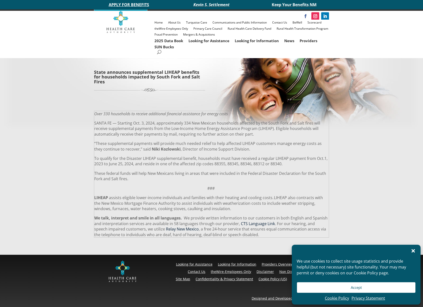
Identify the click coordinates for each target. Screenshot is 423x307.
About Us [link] (174, 22)
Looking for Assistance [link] (208, 40)
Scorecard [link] (314, 22)
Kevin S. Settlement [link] (211, 4)
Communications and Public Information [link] (239, 22)
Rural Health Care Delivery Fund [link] (249, 28)
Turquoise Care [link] (196, 22)
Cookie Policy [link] (337, 298)
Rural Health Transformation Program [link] (302, 28)
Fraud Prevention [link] (166, 34)
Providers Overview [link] (277, 264)
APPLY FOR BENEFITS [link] (129, 4)
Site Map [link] (183, 279)
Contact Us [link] (279, 22)
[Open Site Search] (159, 52)
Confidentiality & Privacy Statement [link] (224, 279)
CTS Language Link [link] (257, 223)
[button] (413, 250)
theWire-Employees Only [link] (171, 28)
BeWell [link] (297, 22)
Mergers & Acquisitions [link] (199, 34)
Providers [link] (308, 40)
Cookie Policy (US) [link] (272, 279)
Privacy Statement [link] (368, 298)
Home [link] (158, 22)
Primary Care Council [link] (207, 28)
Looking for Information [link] (257, 40)
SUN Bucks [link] (164, 46)
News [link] (289, 40)
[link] (120, 31)
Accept (356, 287)
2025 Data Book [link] (168, 40)
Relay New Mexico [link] (182, 229)
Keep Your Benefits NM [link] (294, 4)
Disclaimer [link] (265, 271)
